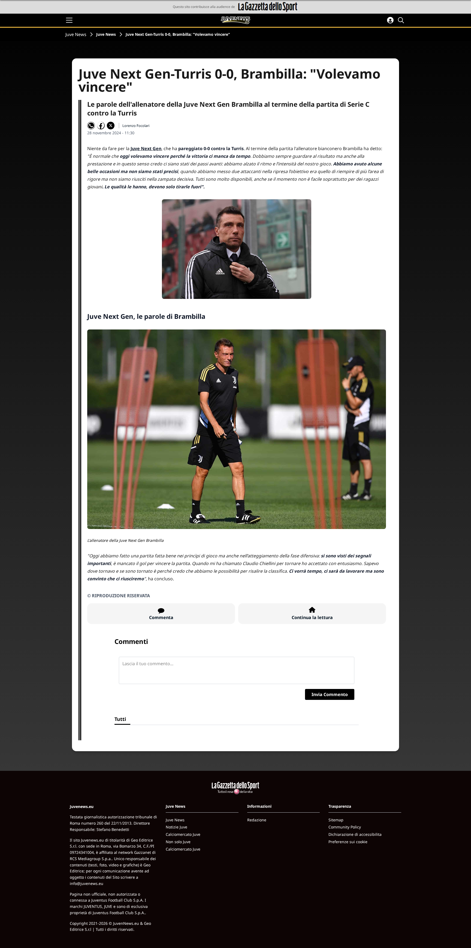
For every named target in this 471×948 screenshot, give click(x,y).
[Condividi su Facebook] (101, 125)
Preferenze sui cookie (347, 841)
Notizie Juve (176, 827)
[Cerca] (402, 20)
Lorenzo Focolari (135, 125)
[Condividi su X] (110, 125)
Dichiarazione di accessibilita (355, 834)
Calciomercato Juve (183, 834)
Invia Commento (330, 694)
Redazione (256, 819)
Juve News (75, 34)
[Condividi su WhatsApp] (91, 125)
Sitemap (335, 819)
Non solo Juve (178, 841)
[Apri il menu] (69, 20)
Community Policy (344, 827)
